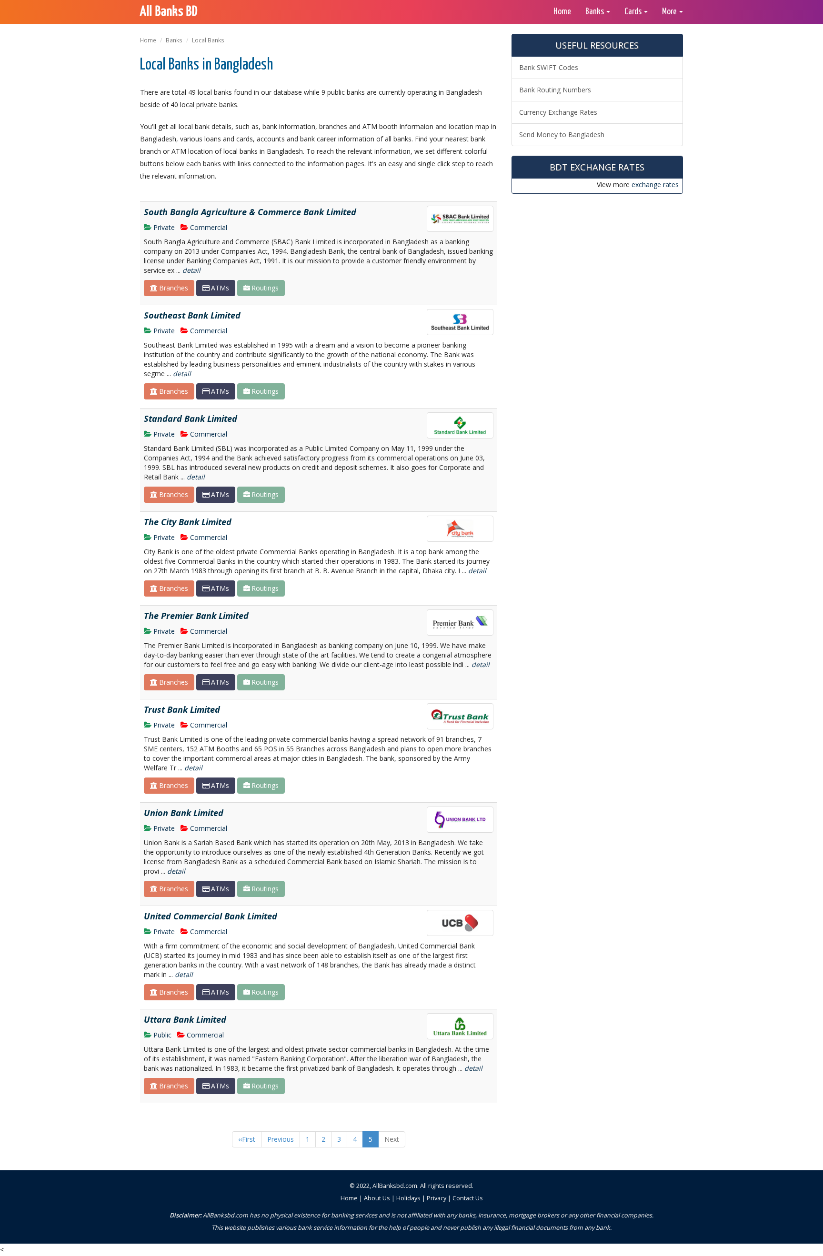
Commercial (208, 227)
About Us (377, 1198)
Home (562, 11)
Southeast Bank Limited (192, 315)
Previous (280, 1139)
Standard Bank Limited (190, 418)
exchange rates (655, 184)
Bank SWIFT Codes (548, 67)
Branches (173, 287)
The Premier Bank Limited (196, 615)
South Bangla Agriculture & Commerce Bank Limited (250, 212)
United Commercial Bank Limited (210, 916)
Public (162, 1034)
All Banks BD (169, 12)
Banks (174, 40)
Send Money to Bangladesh (561, 134)
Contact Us (467, 1198)
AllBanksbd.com (394, 1186)
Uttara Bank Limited (185, 1019)
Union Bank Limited (183, 812)
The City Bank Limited (187, 522)
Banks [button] (595, 11)
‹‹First (246, 1139)
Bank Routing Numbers (555, 89)
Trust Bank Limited (182, 709)
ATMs (220, 287)
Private (164, 227)
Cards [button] (633, 11)
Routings (265, 287)
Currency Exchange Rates (558, 112)
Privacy (436, 1198)
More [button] (670, 11)
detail (191, 270)
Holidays (408, 1198)
